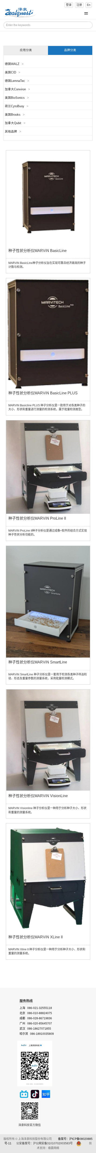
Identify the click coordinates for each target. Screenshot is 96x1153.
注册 (79, 5)
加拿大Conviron (17, 89)
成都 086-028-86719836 (36, 1018)
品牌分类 (70, 50)
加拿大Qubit (15, 123)
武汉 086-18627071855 (35, 1028)
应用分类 (26, 50)
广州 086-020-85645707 (36, 1023)
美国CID (12, 72)
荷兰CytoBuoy (16, 106)
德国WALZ (14, 64)
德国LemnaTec (17, 81)
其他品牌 (13, 131)
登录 (69, 5)
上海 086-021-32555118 (36, 1008)
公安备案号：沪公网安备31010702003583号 (44, 1143)
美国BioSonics (17, 97)
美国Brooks (15, 114)
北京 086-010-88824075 (36, 1013)
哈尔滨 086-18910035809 (37, 1033)
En (88, 5)
